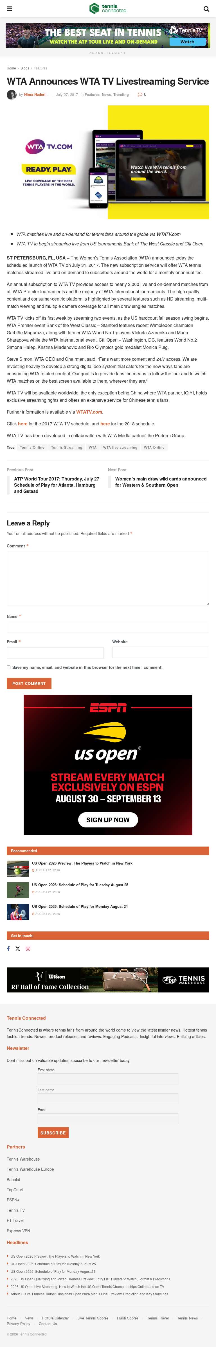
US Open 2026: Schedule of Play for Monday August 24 (80, 836)
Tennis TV (16, 1140)
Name (14, 616)
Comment (18, 546)
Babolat (13, 1109)
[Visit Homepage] (107, 8)
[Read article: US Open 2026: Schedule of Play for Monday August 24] (18, 842)
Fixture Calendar (55, 1247)
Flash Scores (128, 1247)
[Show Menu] (9, 8)
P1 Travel (15, 1150)
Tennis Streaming (66, 447)
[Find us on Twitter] (17, 878)
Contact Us (48, 1253)
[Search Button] (206, 8)
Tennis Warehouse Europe (30, 1099)
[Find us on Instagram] (28, 879)
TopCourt (15, 1119)
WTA (93, 447)
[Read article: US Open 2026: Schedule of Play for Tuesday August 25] (18, 820)
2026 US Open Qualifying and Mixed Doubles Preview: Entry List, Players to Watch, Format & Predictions (90, 1208)
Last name (46, 1019)
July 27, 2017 (67, 94)
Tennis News (187, 1247)
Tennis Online (32, 447)
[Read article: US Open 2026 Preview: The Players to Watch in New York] (18, 798)
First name (46, 999)
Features (40, 68)
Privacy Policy (18, 1253)
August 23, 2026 (47, 843)
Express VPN (18, 1160)
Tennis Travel (158, 1247)
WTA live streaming (120, 447)
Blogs (25, 68)
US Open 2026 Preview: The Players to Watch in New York (82, 792)
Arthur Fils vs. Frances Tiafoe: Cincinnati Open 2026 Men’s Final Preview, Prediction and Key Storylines (89, 1223)
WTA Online (154, 447)
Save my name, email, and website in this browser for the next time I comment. (87, 667)
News (106, 94)
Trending (121, 94)
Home (11, 68)
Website (120, 641)
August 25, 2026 (47, 800)
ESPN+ (13, 1129)
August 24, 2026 (47, 821)
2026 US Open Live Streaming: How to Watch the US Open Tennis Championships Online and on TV (87, 1216)
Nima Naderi (35, 94)
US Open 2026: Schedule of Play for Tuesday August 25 (80, 814)
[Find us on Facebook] (8, 879)
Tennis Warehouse (23, 1088)
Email (14, 641)
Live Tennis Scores (93, 1247)
